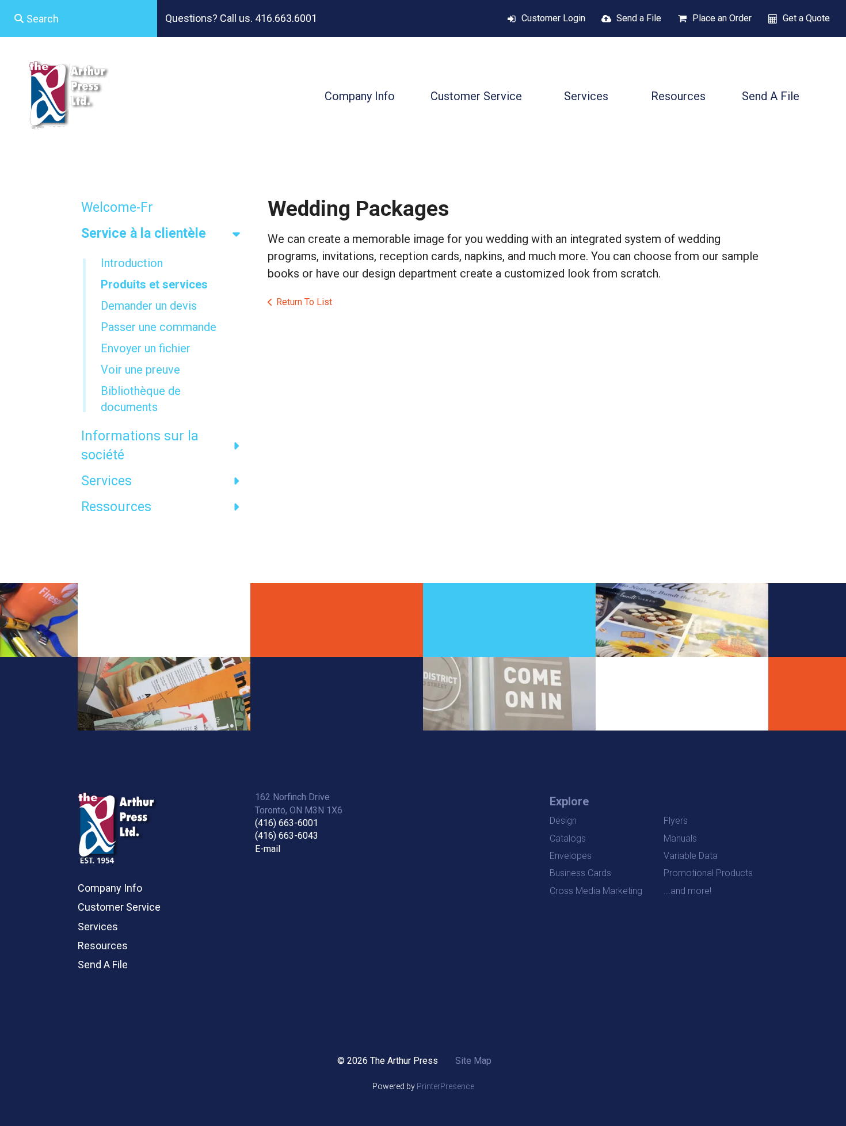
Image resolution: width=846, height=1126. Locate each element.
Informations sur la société (140, 445)
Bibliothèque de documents (141, 399)
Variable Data (691, 855)
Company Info (360, 96)
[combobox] (78, 18)
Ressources (116, 507)
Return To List (304, 301)
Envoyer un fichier (145, 348)
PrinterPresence (445, 1086)
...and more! (687, 890)
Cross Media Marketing (596, 890)
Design (563, 820)
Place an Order (722, 18)
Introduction (132, 263)
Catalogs (568, 838)
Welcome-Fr (117, 207)
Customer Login (553, 18)
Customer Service (476, 96)
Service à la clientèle (143, 233)
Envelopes (571, 855)
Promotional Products (708, 873)
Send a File (638, 18)
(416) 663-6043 (286, 835)
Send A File (770, 96)
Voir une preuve (140, 369)
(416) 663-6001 (286, 822)
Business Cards (580, 873)
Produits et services (154, 284)
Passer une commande (158, 327)
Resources (678, 96)
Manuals (680, 838)
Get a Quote (806, 18)
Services (586, 96)
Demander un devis (149, 306)
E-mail (267, 848)
